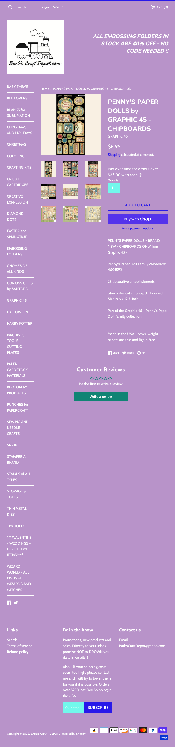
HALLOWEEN (17, 312)
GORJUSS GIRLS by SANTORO (20, 286)
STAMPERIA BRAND (16, 459)
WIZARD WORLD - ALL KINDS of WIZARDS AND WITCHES (19, 578)
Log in (45, 7)
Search (12, 640)
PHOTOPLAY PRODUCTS (17, 390)
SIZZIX (12, 445)
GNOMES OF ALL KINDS (17, 269)
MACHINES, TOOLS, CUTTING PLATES (16, 344)
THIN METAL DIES (17, 511)
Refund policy (17, 652)
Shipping (114, 155)
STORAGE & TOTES (16, 494)
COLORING (16, 156)
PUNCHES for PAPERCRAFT (17, 407)
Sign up (58, 7)
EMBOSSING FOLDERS (17, 251)
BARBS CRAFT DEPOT (45, 733)
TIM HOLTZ (16, 526)
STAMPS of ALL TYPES (19, 477)
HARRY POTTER (19, 323)
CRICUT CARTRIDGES (17, 182)
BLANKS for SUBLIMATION (18, 113)
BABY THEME (17, 86)
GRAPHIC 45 (17, 300)
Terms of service (19, 646)
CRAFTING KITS (19, 167)
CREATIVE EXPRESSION (17, 199)
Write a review (101, 396)
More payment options (138, 228)
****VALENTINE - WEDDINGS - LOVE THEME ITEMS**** (19, 546)
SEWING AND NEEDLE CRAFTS (18, 428)
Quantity (113, 180)
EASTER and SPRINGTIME (17, 234)
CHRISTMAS (16, 144)
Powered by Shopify (73, 733)
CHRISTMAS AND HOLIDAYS (19, 130)
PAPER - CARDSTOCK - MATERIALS (18, 370)
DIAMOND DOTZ (15, 217)
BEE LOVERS (17, 98)
